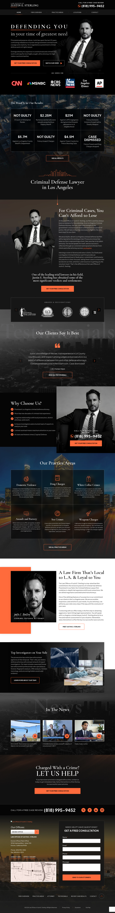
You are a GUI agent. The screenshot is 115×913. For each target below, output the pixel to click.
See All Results (57, 158)
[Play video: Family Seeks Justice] (89, 730)
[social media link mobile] (83, 810)
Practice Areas (57, 12)
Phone (65, 854)
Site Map (88, 907)
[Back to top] (101, 896)
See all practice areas (57, 547)
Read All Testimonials (57, 375)
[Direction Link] (33, 872)
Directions (16, 857)
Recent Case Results (78, 896)
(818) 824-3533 (19, 852)
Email (65, 845)
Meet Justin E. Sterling (71, 627)
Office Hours (29, 857)
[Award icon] (27, 308)
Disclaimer (78, 907)
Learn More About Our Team (25, 680)
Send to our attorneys (81, 877)
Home (19, 12)
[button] (16, 310)
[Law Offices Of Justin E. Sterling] (21, 822)
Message (66, 862)
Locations (77, 12)
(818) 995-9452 (91, 5)
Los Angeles (87, 248)
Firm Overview (36, 12)
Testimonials (63, 896)
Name (65, 837)
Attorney (50, 896)
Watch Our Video (52, 63)
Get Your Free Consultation (25, 63)
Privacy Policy (66, 907)
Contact (94, 12)
